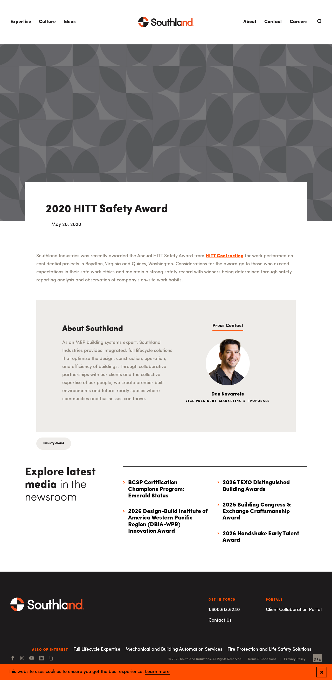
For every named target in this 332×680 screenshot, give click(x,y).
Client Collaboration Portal (294, 610)
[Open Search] (318, 21)
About (250, 22)
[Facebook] (12, 659)
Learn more (157, 672)
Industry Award (53, 443)
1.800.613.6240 (224, 610)
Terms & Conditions (261, 659)
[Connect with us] (51, 659)
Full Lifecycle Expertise (96, 649)
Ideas (70, 22)
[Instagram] (22, 659)
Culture (47, 22)
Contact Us (220, 620)
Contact (273, 22)
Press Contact (227, 326)
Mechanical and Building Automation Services (174, 649)
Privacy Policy (295, 659)
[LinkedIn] (41, 659)
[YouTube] (31, 659)
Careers (299, 22)
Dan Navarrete (227, 394)
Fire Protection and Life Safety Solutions (269, 649)
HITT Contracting (225, 256)
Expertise (20, 22)
